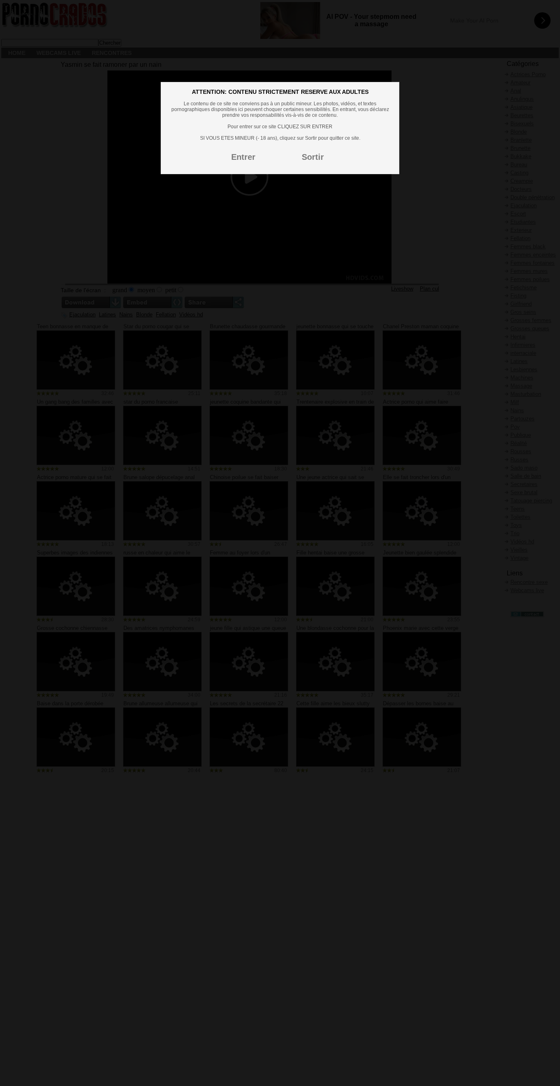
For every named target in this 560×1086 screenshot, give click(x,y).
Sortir (313, 156)
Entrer (243, 156)
